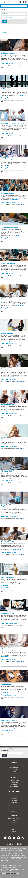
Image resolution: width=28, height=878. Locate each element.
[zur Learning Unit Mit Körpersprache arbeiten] (14, 185)
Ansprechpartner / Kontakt (14, 818)
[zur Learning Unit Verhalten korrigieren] (14, 325)
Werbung (14, 831)
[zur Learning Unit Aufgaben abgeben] (14, 498)
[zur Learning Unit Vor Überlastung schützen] (14, 45)
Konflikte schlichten (6, 89)
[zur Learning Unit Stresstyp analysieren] (14, 360)
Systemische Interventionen (14, 809)
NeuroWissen (14, 806)
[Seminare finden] (14, 845)
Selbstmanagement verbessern (9, 299)
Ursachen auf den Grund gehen (9, 720)
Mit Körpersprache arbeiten (8, 193)
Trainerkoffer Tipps (14, 786)
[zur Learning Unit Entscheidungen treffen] (14, 396)
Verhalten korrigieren (7, 333)
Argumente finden (6, 684)
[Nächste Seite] (26, 742)
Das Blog (14, 771)
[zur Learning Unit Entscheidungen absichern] (14, 640)
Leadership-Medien (14, 767)
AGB (14, 820)
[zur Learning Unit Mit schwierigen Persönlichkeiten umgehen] (14, 115)
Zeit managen (4, 439)
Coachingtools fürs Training (14, 804)
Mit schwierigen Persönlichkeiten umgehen (12, 123)
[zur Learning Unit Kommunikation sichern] (14, 533)
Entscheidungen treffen (7, 404)
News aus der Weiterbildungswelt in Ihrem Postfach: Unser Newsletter (13, 749)
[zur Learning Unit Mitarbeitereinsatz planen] (14, 151)
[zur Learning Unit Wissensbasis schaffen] (14, 605)
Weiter (4, 755)
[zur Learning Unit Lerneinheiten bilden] (14, 463)
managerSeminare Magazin (14, 765)
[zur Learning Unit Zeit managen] (14, 430)
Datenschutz (14, 825)
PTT (14, 794)
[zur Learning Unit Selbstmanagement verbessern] (14, 290)
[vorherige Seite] (13, 742)
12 (24, 741)
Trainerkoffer (14, 784)
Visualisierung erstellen (7, 577)
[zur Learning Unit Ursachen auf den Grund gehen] (14, 712)
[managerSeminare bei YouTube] (18, 837)
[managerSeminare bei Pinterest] (23, 837)
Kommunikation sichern (7, 542)
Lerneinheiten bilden (6, 472)
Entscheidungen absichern (8, 649)
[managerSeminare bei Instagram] (9, 837)
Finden (5, 21)
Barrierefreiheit (14, 822)
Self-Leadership (4, 9)
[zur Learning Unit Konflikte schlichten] (14, 81)
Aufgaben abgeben (6, 506)
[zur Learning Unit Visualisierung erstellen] (14, 569)
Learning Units (12, 9)
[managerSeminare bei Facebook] (14, 837)
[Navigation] (26, 2)
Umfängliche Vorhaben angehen (9, 227)
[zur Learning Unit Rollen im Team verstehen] (14, 255)
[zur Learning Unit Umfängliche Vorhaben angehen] (14, 219)
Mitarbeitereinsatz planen (8, 159)
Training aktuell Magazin (14, 780)
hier (11, 871)
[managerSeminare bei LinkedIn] (5, 837)
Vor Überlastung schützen (8, 53)
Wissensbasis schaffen (7, 613)
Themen (14, 829)
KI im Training (14, 800)
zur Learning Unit (6, 61)
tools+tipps (14, 798)
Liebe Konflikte (14, 811)
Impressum (14, 827)
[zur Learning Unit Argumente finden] (14, 676)
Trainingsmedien (14, 782)
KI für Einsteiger (14, 802)
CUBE (14, 796)
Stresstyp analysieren (7, 369)
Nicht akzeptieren (14, 873)
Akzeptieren (5, 873)
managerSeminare (20, 65)
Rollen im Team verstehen (8, 263)
